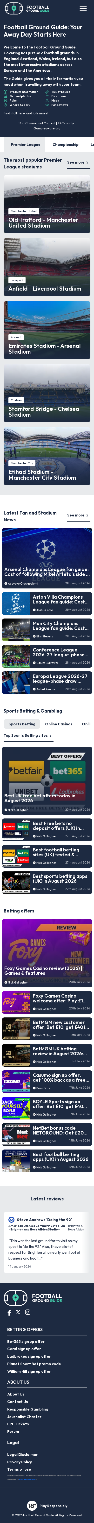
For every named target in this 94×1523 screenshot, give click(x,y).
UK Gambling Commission (27, 1479)
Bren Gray (43, 1088)
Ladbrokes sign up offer (29, 1356)
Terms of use (19, 1469)
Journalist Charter (24, 1416)
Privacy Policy (19, 1462)
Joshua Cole (44, 610)
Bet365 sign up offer (26, 1341)
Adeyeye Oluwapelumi (23, 583)
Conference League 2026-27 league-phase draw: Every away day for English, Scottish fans (60, 652)
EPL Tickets (18, 1423)
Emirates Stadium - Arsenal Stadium (44, 348)
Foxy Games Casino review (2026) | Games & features (43, 971)
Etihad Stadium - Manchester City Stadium (42, 474)
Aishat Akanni (45, 689)
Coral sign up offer (24, 1348)
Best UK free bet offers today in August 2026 (39, 798)
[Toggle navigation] (83, 8)
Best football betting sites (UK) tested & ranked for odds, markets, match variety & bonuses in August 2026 (61, 852)
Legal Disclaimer (22, 1454)
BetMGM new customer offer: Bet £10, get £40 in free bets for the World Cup (60, 1025)
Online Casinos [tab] (58, 724)
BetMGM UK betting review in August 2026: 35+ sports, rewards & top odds (58, 1051)
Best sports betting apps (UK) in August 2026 (60, 878)
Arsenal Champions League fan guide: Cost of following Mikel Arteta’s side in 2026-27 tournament (47, 572)
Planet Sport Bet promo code (34, 1363)
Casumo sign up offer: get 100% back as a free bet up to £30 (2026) (59, 1077)
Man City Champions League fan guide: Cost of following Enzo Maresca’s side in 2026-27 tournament (59, 626)
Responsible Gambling (27, 1409)
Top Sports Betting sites (26, 735)
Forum (13, 1431)
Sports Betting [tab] (21, 724)
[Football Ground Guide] (27, 8)
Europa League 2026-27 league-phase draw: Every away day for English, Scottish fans (60, 678)
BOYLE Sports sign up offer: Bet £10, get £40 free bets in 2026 (58, 1104)
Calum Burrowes (47, 663)
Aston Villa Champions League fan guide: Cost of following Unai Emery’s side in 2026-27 (61, 599)
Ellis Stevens (44, 636)
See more (76, 162)
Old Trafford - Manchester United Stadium (43, 222)
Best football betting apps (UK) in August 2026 (60, 1157)
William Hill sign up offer (29, 1371)
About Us (15, 1394)
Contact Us (17, 1401)
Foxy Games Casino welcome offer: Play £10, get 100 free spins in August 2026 (60, 998)
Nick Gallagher (18, 810)
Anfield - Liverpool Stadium (44, 288)
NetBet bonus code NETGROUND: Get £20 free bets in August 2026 (60, 1130)
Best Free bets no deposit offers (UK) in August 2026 (56, 826)
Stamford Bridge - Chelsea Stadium (43, 411)
